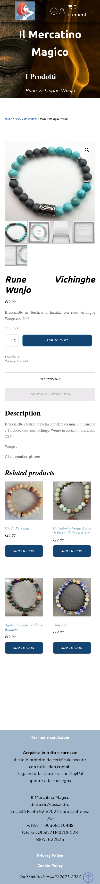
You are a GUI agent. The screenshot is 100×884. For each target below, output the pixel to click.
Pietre (18, 119)
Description (50, 379)
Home (8, 119)
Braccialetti (30, 119)
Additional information (50, 394)
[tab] (50, 378)
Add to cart (57, 340)
